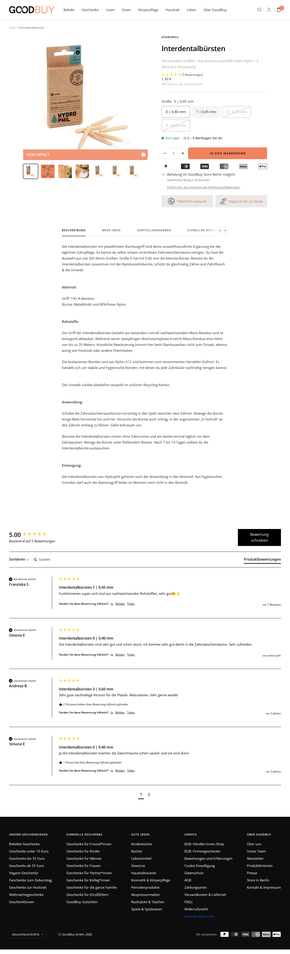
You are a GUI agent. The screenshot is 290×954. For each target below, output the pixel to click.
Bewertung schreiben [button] (259, 537)
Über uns (254, 844)
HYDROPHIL (170, 37)
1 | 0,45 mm (206, 111)
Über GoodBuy (215, 9)
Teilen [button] (131, 604)
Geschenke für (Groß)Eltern (87, 894)
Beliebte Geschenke (24, 844)
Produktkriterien (260, 865)
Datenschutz (194, 873)
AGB (187, 880)
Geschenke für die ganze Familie (91, 887)
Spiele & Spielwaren (146, 909)
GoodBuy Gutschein (82, 902)
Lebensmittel (141, 858)
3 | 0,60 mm (176, 125)
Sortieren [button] (17, 559)
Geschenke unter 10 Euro (28, 851)
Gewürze (138, 865)
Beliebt (68, 9)
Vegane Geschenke (23, 873)
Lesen (110, 9)
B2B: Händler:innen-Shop (204, 844)
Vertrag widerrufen (199, 916)
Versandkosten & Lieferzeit (205, 894)
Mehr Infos (111, 230)
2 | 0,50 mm (236, 111)
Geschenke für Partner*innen (89, 873)
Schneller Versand (203, 230)
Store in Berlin (258, 880)
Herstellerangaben (154, 230)
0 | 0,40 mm (176, 111)
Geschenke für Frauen (83, 865)
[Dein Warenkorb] (278, 9)
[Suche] (259, 10)
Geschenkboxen (21, 902)
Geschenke (90, 9)
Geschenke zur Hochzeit (27, 887)
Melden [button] (120, 604)
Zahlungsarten (195, 887)
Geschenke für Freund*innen (88, 844)
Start (12, 28)
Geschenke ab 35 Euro (26, 865)
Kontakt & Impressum (264, 887)
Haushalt (172, 9)
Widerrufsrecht (196, 909)
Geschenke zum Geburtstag (30, 880)
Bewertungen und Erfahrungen (208, 858)
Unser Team (256, 851)
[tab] (262, 560)
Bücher (136, 851)
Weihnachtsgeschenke (26, 894)
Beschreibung (74, 230)
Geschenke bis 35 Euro (27, 858)
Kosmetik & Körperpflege (150, 880)
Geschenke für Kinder (83, 851)
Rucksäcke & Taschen (147, 902)
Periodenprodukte (145, 887)
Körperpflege (148, 9)
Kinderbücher (141, 844)
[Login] (269, 10)
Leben (191, 9)
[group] (33, 535)
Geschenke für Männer (84, 858)
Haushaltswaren (143, 873)
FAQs (188, 902)
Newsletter (255, 858)
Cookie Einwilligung (199, 865)
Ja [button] (112, 604)
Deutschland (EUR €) (25, 934)
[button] (214, 75)
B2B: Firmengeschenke (202, 851)
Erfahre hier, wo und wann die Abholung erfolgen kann (203, 187)
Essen (126, 9)
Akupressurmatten (145, 894)
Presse (252, 873)
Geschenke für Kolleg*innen (88, 880)
